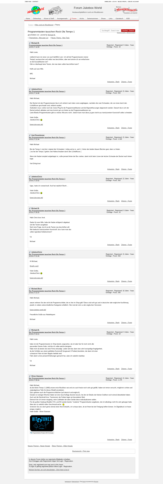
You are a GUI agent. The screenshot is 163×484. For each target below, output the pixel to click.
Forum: (30, 25)
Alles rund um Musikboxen (44, 25)
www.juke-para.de (36, 124)
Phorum (96, 481)
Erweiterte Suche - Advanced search (126, 32)
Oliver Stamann (37, 376)
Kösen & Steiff (49, 18)
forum (84, 481)
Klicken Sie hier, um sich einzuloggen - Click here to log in (49, 470)
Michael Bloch (36, 288)
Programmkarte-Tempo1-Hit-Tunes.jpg (42, 432)
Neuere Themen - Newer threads (39, 446)
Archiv (82, 18)
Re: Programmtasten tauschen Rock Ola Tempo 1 (47, 91)
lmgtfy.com (34, 266)
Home (28, 18)
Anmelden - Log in (110, 1)
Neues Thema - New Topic (60, 38)
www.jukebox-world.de (37, 310)
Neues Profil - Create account (128, 1)
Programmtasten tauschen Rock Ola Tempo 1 (45, 45)
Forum (74, 18)
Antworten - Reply (113, 82)
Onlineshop (37, 18)
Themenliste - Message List (38, 38)
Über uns (28, 1)
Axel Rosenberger (38, 135)
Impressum (68, 481)
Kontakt (35, 1)
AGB (128, 18)
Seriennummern (92, 18)
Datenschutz (75, 481)
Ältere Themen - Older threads (62, 446)
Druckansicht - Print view (81, 451)
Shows (103, 18)
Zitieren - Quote (126, 82)
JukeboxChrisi (36, 89)
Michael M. (51, 35)
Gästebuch (119, 18)
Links (111, 18)
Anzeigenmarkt (62, 18)
